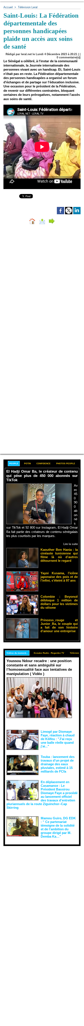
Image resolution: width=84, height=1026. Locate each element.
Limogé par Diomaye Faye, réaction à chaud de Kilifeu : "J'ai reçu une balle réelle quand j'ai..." (58, 739)
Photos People (65, 463)
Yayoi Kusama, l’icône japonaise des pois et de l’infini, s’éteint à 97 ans (59, 576)
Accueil (8, 7)
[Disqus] (42, 285)
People (13, 463)
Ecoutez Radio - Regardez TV (49, 653)
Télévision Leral (27, 7)
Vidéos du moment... (17, 653)
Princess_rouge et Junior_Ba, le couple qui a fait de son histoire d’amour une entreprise (59, 625)
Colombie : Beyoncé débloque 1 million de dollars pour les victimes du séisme (59, 602)
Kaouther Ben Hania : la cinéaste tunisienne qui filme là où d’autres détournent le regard (59, 555)
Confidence (43, 463)
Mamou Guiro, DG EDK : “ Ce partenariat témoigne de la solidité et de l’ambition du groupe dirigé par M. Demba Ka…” (58, 827)
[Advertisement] (38, 890)
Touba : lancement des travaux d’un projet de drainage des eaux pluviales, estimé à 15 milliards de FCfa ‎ (58, 764)
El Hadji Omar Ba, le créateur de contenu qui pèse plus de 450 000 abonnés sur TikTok (42, 475)
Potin (27, 463)
